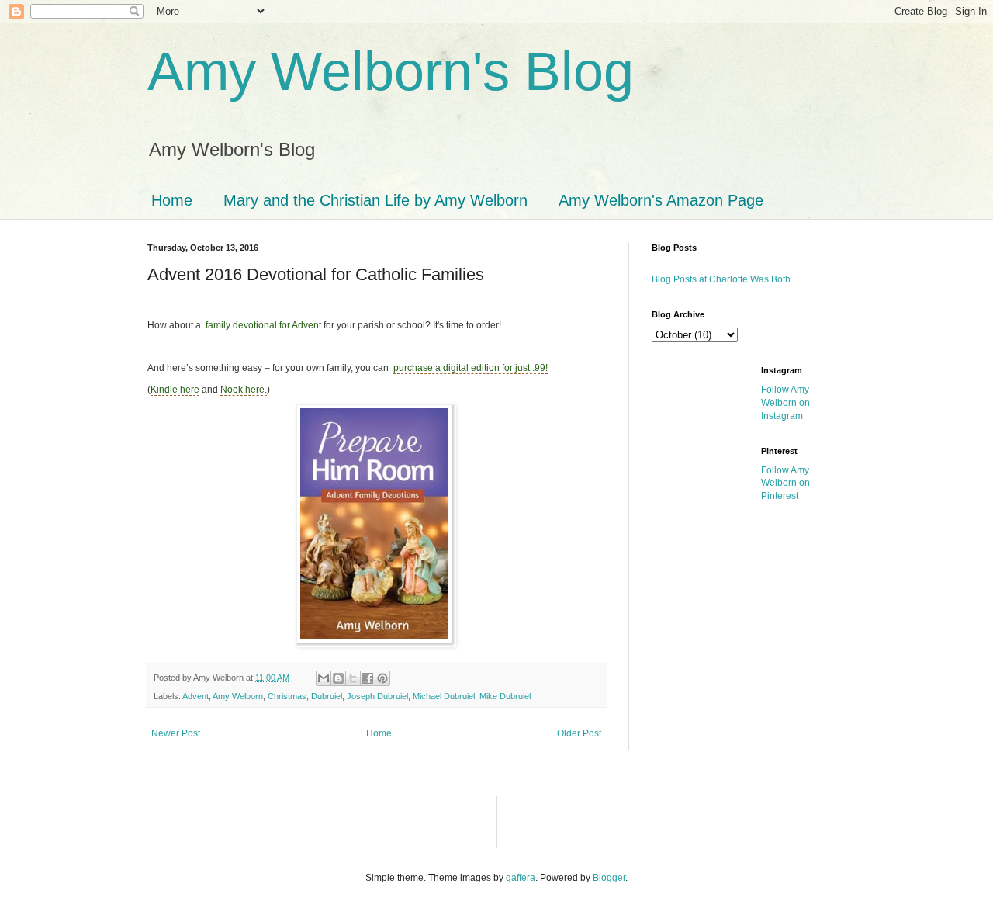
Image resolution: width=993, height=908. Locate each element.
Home (171, 200)
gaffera (520, 877)
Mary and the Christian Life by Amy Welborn (375, 200)
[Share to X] (353, 678)
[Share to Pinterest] (382, 678)
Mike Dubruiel (505, 696)
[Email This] (323, 678)
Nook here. (243, 389)
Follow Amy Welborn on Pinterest (785, 483)
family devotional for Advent (262, 325)
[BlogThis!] (338, 678)
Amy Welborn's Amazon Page (661, 200)
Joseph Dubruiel (377, 696)
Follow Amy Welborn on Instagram (785, 402)
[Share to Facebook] (367, 678)
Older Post (579, 733)
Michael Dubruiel (444, 696)
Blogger (609, 877)
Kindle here (175, 389)
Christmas (287, 696)
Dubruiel (326, 696)
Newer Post (175, 733)
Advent (195, 696)
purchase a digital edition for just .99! (470, 367)
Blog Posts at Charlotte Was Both (721, 279)
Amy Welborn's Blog (390, 71)
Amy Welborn (238, 696)
